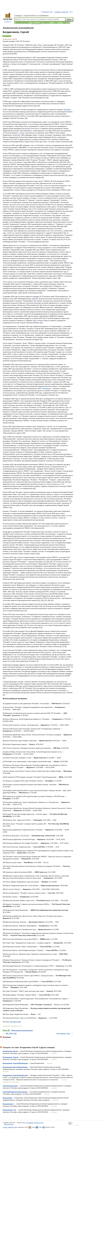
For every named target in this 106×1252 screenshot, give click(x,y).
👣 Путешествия (8, 1124)
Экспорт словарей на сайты (10, 1127)
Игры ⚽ (65, 22)
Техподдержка (29, 1122)
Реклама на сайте (38, 1122)
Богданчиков (7, 1098)
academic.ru (7, 22)
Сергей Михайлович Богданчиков (15, 1092)
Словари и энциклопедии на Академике (31, 16)
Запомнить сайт (47, 12)
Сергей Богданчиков (10, 1086)
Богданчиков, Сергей (10, 1057)
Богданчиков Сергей (10, 1051)
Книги (56, 22)
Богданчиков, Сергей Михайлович (15, 1063)
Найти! (69, 19)
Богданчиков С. (8, 1104)
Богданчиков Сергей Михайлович (15, 1067)
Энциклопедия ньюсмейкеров (23, 22)
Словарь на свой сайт (61, 12)
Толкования (36, 22)
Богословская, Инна (63, 1033)
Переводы (46, 22)
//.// (15, 1022)
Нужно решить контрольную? (22, 1030)
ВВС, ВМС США (11, 1033)
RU (71, 12)
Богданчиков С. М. (9, 1110)
